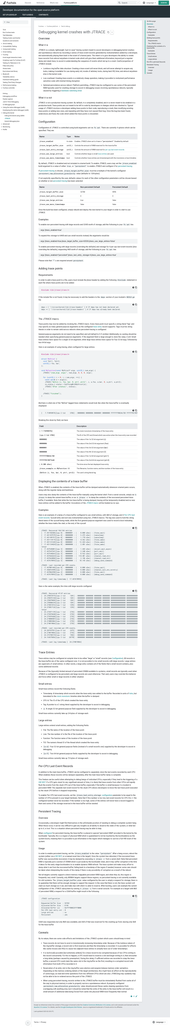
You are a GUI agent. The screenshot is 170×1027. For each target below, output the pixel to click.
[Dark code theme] (133, 287)
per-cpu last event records (114, 150)
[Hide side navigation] (28, 1023)
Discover (28, 3)
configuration (107, 795)
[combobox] (128, 3)
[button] (15, 43)
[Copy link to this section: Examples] (50, 219)
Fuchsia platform (70, 3)
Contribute (43, 15)
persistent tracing (125, 166)
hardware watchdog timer (72, 91)
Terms (36, 1022)
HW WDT (42, 782)
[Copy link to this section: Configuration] (57, 122)
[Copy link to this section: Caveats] (50, 932)
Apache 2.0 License (40, 1007)
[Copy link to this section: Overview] (52, 38)
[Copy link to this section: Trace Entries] (57, 652)
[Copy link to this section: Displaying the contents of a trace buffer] (90, 481)
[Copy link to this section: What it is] (50, 45)
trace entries (102, 154)
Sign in (164, 3)
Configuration (117, 658)
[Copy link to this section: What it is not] (54, 98)
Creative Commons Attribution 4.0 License (97, 1005)
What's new (54, 3)
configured (47, 833)
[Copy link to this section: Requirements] (55, 275)
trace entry (97, 327)
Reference (40, 3)
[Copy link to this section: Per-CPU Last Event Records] (75, 766)
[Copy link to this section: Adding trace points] (64, 268)
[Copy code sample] (136, 287)
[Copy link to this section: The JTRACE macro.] (61, 319)
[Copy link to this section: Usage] (47, 848)
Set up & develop (10, 15)
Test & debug (27, 15)
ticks (131, 693)
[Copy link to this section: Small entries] (54, 684)
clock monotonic (63, 696)
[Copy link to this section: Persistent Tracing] (63, 811)
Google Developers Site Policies (71, 1007)
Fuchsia (41, 26)
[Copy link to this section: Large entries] (54, 720)
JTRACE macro (92, 503)
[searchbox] (15, 22)
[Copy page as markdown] (108, 32)
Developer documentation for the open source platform (31, 10)
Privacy (43, 1022)
